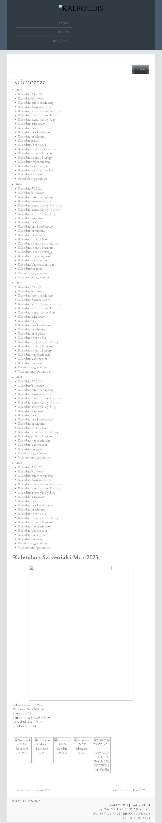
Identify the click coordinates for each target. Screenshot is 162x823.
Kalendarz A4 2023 (30, 467)
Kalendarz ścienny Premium (35, 153)
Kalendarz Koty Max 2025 (130, 790)
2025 (19, 283)
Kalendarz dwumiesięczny (34, 107)
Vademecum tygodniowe (34, 277)
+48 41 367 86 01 (139, 818)
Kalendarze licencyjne (32, 535)
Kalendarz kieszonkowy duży (37, 120)
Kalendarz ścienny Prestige (35, 158)
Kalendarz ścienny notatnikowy (38, 244)
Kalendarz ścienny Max (32, 145)
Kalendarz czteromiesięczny (36, 103)
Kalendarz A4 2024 (30, 381)
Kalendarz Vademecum (32, 166)
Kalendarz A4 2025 (30, 287)
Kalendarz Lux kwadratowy (35, 132)
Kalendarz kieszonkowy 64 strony (40, 111)
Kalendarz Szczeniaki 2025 (31, 790)
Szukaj (141, 69)
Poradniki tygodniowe (32, 179)
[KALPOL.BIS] (81, 8)
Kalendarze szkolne (30, 174)
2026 (19, 184)
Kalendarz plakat (28, 141)
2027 (19, 90)
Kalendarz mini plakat (31, 235)
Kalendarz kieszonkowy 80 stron (39, 115)
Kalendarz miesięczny (31, 137)
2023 (19, 463)
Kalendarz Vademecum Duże (36, 170)
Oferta (63, 32)
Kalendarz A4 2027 (30, 94)
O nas (64, 23)
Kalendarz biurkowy (31, 98)
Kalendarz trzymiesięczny (34, 162)
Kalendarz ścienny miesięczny (37, 149)
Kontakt (61, 41)
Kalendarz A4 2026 (30, 189)
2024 (19, 377)
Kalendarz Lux (27, 128)
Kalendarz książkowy (31, 124)
